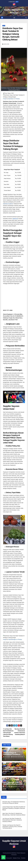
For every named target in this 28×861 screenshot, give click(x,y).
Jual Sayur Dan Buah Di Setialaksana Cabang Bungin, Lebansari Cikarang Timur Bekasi (8, 732)
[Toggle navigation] (14, 18)
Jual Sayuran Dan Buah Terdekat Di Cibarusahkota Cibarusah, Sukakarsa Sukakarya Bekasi (12, 820)
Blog (4, 25)
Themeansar (13, 854)
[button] (26, 17)
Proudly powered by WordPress (9, 852)
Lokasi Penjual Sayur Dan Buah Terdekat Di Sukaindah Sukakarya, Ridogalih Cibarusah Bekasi (13, 808)
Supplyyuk (15, 218)
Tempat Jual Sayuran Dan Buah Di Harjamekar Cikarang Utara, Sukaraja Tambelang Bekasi (12, 826)
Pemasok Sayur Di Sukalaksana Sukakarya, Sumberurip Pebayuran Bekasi (14, 754)
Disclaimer (23, 858)
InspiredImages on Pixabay (15, 639)
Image (4, 98)
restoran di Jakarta (8, 203)
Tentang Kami (9, 858)
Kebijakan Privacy (16, 858)
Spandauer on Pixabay (14, 98)
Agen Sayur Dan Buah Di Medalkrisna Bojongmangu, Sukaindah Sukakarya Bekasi (13, 784)
